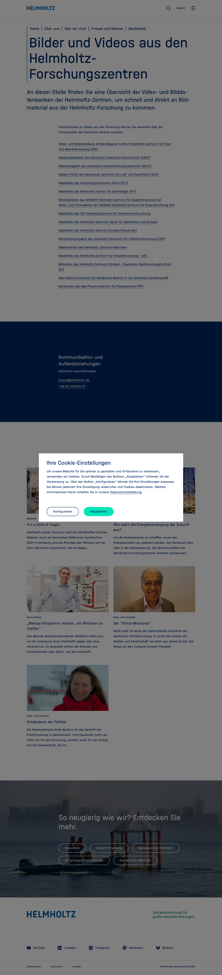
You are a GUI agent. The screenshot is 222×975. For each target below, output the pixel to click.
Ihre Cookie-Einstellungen (79, 462)
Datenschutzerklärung (126, 492)
